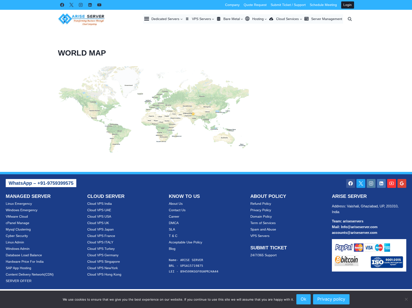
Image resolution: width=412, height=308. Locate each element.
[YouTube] (99, 5)
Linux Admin (15, 242)
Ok (303, 299)
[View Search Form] (349, 19)
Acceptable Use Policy (185, 242)
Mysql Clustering (18, 229)
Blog (172, 249)
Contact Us (177, 210)
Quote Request (255, 5)
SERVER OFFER (18, 281)
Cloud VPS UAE (99, 210)
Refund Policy (260, 203)
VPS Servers (259, 236)
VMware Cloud (17, 216)
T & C (173, 236)
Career (174, 216)
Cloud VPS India (99, 203)
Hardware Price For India (25, 261)
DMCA (174, 223)
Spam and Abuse (263, 229)
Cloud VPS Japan (100, 229)
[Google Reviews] (401, 183)
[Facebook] (62, 5)
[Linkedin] (90, 5)
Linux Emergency (19, 203)
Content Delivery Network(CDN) (30, 274)
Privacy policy (331, 299)
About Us (176, 203)
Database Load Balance (24, 255)
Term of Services (263, 223)
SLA (172, 229)
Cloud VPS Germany (102, 255)
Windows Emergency (21, 210)
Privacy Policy (260, 210)
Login (347, 5)
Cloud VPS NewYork (102, 268)
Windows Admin (18, 249)
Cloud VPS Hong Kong (104, 274)
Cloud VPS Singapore (103, 261)
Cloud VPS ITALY (100, 242)
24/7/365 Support (263, 255)
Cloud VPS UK (98, 223)
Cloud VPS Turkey (101, 249)
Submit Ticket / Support (288, 5)
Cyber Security (17, 236)
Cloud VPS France (101, 236)
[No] (406, 299)
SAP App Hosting (18, 268)
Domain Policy (261, 216)
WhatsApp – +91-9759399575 (41, 183)
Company (232, 5)
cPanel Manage (17, 223)
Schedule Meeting (323, 5)
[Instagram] (81, 5)
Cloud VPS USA (99, 216)
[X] (71, 5)
